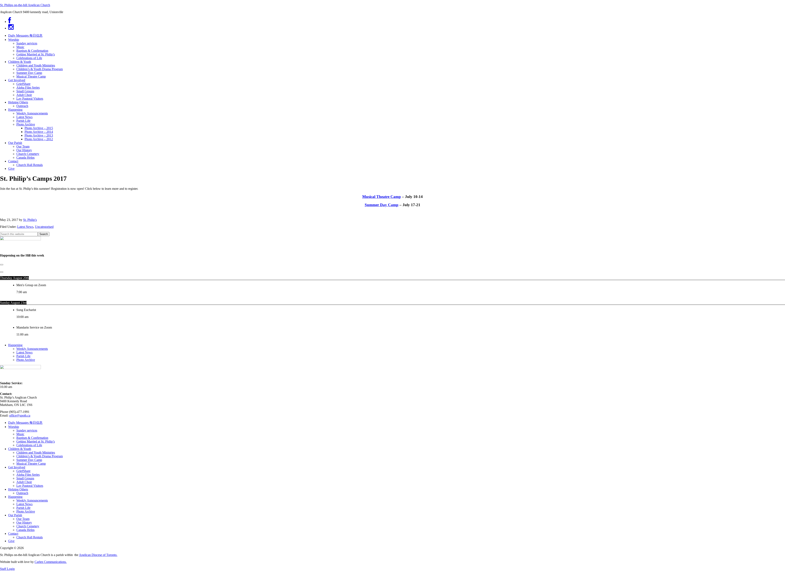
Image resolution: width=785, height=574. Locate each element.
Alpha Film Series (28, 474)
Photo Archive (25, 360)
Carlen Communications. (51, 562)
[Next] (1, 272)
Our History (24, 522)
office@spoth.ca (19, 415)
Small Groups (25, 478)
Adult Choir (24, 482)
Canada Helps (25, 530)
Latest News (25, 226)
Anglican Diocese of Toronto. (98, 555)
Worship (13, 426)
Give (11, 541)
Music (20, 434)
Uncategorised (44, 226)
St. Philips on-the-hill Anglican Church (25, 5)
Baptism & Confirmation (32, 438)
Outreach (22, 493)
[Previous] (1, 264)
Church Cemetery (27, 526)
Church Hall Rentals (29, 537)
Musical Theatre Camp (381, 196)
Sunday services (26, 430)
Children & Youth (19, 449)
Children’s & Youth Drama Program (39, 456)
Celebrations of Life (29, 445)
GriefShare (23, 471)
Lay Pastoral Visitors (29, 485)
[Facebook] (9, 21)
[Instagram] (11, 28)
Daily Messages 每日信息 (25, 422)
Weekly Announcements (32, 348)
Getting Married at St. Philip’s (35, 441)
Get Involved (16, 467)
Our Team (22, 519)
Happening (15, 345)
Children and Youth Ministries (35, 452)
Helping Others (18, 489)
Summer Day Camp (381, 205)
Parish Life (23, 356)
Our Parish (15, 515)
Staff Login (7, 569)
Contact (13, 533)
